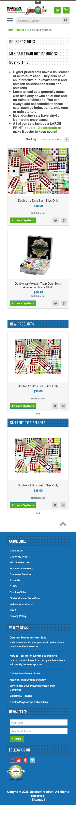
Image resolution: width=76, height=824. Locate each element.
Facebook (12, 760)
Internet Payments (16, 780)
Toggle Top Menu (38, 2)
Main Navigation (10, 20)
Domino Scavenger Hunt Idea (28, 637)
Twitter (32, 760)
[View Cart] (66, 10)
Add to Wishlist (55, 220)
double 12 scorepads (41, 127)
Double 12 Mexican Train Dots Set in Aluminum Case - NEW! (38, 285)
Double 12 (22, 29)
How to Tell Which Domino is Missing (33, 655)
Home (10, 29)
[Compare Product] (57, 10)
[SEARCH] (65, 20)
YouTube (18, 760)
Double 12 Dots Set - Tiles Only (38, 200)
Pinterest (25, 760)
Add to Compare (64, 220)
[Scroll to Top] (64, 525)
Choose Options (23, 220)
